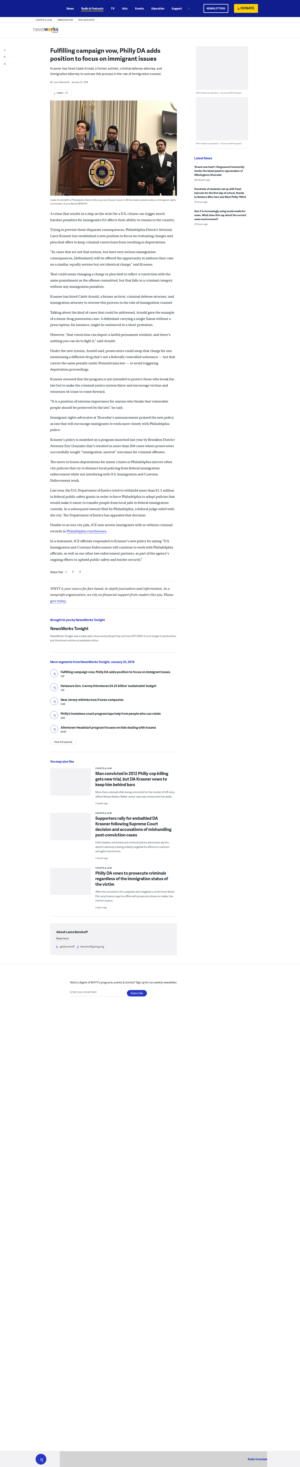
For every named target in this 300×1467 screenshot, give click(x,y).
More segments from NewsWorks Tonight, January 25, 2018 (92, 662)
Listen (54, 673)
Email (79, 571)
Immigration (65, 19)
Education (157, 8)
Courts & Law (44, 19)
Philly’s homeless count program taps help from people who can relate (111, 713)
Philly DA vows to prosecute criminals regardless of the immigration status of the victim (131, 878)
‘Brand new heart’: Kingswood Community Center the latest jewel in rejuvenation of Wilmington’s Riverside (219, 171)
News (70, 8)
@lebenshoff (67, 946)
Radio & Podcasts (92, 8)
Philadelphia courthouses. (86, 531)
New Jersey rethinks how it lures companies (92, 699)
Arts (125, 8)
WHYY (45, 8)
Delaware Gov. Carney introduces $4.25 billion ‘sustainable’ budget (108, 686)
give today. (58, 601)
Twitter (72, 571)
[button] (41, 1459)
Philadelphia (86, 19)
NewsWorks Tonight (69, 628)
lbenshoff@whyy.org (92, 946)
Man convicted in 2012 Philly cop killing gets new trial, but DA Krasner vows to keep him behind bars (131, 778)
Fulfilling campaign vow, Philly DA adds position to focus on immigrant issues (115, 672)
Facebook (65, 571)
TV (113, 8)
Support (177, 8)
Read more (62, 938)
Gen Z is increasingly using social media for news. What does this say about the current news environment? (220, 215)
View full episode (63, 742)
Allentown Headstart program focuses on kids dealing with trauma (108, 727)
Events (139, 8)
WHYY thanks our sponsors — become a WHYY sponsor (219, 92)
